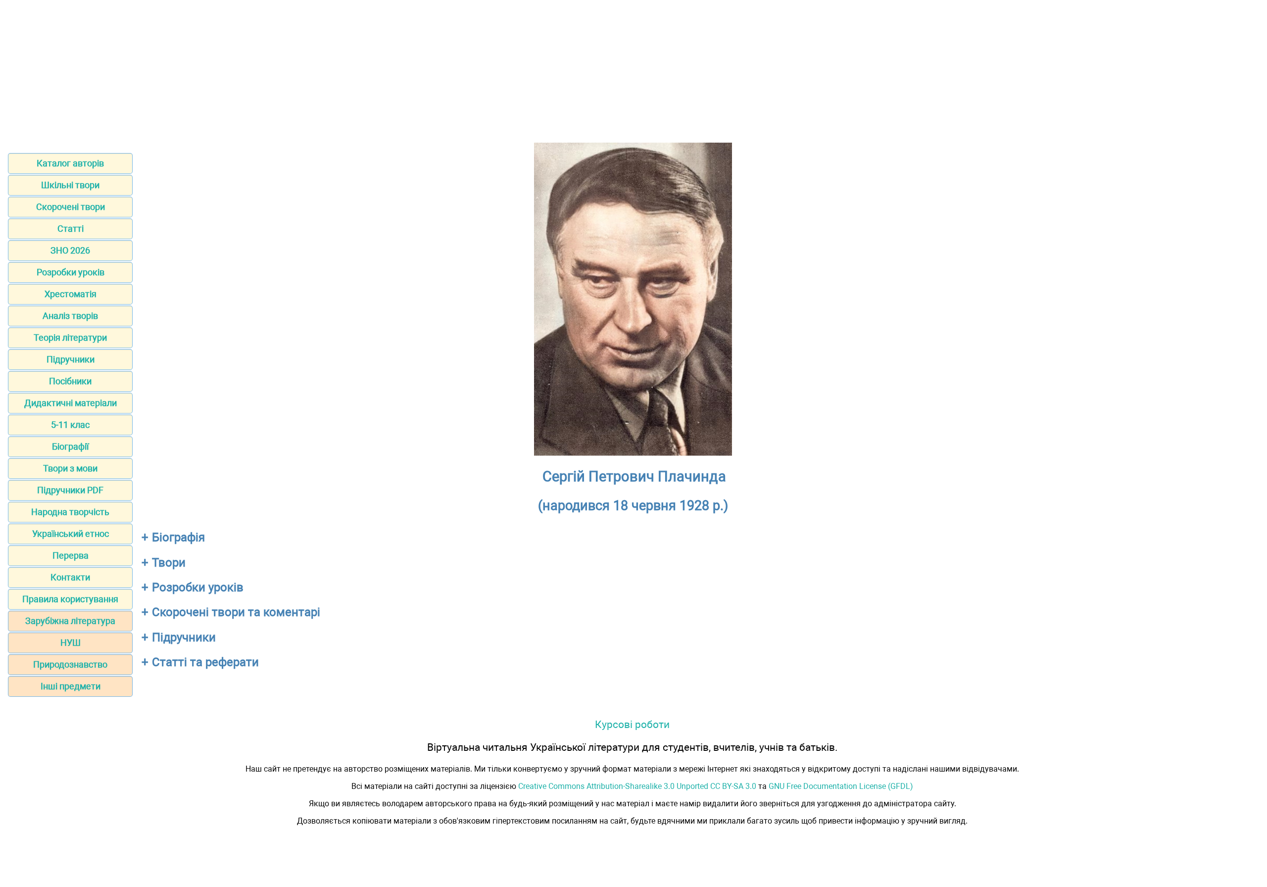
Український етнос (70, 533)
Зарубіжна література (70, 621)
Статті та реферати (205, 662)
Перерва (70, 555)
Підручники (71, 359)
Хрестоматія (71, 294)
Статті (70, 228)
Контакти (70, 577)
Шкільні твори (70, 185)
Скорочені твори (70, 207)
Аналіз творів (70, 316)
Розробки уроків (70, 272)
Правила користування (70, 599)
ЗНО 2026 (70, 250)
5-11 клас (70, 424)
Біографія (178, 537)
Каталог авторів (70, 163)
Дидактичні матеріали (70, 403)
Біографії (70, 446)
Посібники (70, 381)
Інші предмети (70, 686)
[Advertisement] (633, 73)
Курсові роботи (632, 724)
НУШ (70, 642)
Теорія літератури (70, 337)
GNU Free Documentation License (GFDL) (841, 786)
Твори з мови (70, 468)
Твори (169, 563)
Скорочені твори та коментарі (236, 612)
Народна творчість (70, 512)
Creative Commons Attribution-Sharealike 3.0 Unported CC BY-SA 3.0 (637, 786)
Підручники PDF (70, 490)
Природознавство (70, 664)
